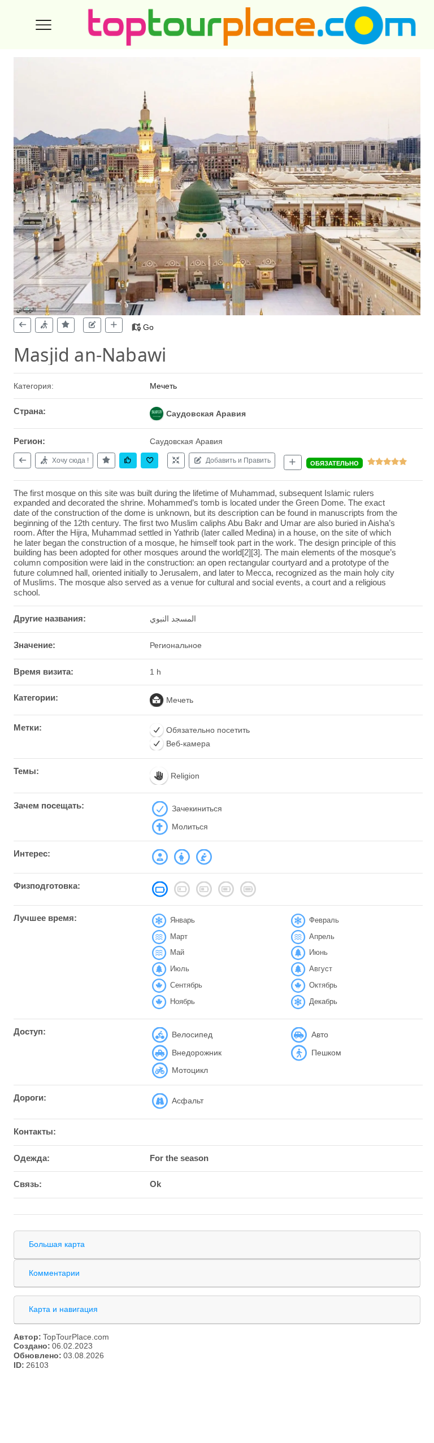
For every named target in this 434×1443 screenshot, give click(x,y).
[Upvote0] (128, 460)
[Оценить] (66, 325)
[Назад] (22, 325)
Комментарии (54, 1272)
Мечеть (163, 385)
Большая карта (57, 1244)
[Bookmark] (149, 460)
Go (148, 327)
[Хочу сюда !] (44, 325)
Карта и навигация (63, 1309)
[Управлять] (176, 460)
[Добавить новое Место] (292, 462)
